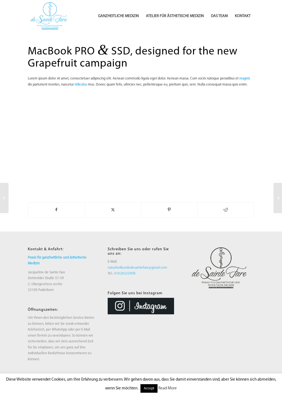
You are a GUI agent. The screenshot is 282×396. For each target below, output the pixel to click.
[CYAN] (50, 16)
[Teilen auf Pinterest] (169, 210)
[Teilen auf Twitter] (113, 210)
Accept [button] (149, 388)
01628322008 (124, 273)
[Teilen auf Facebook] (56, 210)
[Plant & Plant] (4, 198)
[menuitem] (118, 16)
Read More (167, 388)
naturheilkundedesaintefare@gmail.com (137, 268)
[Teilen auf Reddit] (226, 210)
